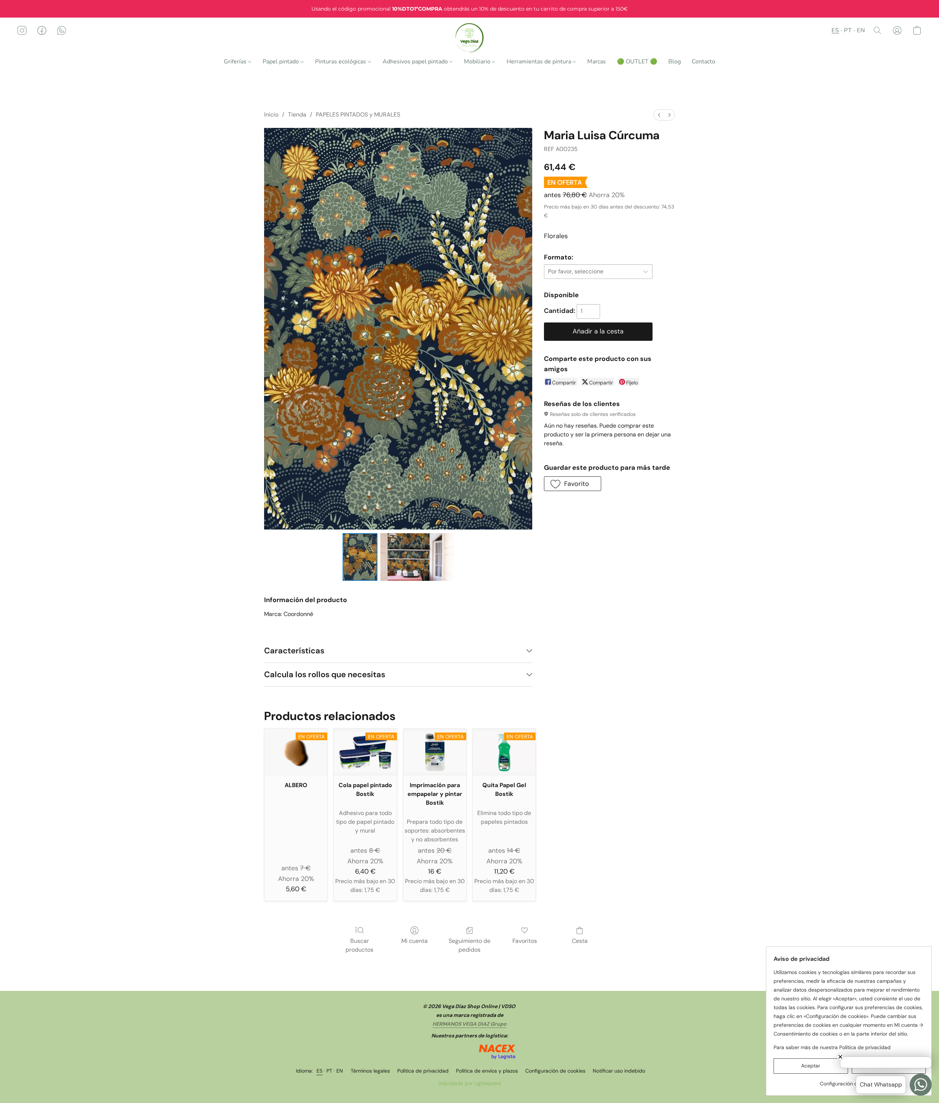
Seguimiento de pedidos (469, 945)
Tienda (297, 114)
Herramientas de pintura (540, 62)
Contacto (703, 62)
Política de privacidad (423, 1070)
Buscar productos (359, 945)
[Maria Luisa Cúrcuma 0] (360, 557)
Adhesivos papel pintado (416, 62)
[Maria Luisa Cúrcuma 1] (417, 557)
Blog (674, 62)
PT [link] (329, 1070)
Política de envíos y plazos (487, 1070)
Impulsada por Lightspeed (470, 1083)
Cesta (580, 941)
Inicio (271, 114)
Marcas (596, 62)
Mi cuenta (414, 941)
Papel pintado (281, 62)
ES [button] (835, 30)
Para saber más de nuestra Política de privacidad (832, 1047)
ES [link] (320, 1070)
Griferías (236, 62)
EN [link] (339, 1070)
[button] (470, 37)
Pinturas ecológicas (341, 62)
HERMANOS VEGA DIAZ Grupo (469, 1024)
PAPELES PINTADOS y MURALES (358, 114)
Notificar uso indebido (619, 1070)
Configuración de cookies (555, 1070)
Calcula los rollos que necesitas (324, 674)
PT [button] (848, 30)
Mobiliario (478, 62)
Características (294, 650)
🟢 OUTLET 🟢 (637, 62)
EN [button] (861, 30)
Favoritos (524, 941)
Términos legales (370, 1070)
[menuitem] (659, 115)
